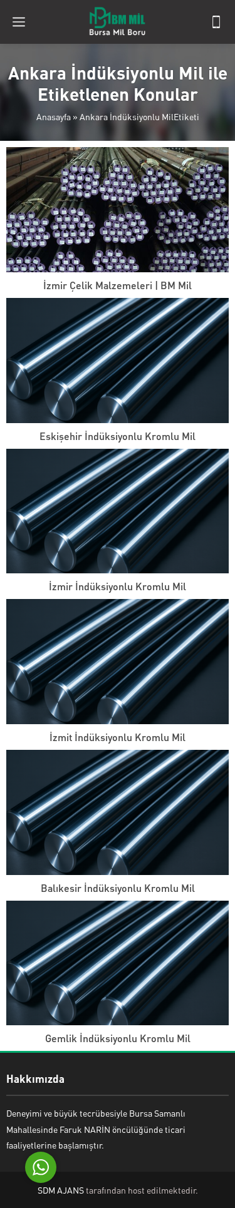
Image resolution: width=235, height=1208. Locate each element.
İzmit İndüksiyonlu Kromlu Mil (117, 737)
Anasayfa (53, 116)
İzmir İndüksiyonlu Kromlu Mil (117, 586)
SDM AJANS (61, 1189)
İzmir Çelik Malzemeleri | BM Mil (117, 285)
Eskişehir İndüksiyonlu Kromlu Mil (117, 436)
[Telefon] (216, 22)
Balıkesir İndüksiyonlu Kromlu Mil (118, 887)
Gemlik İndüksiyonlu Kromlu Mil (118, 1038)
